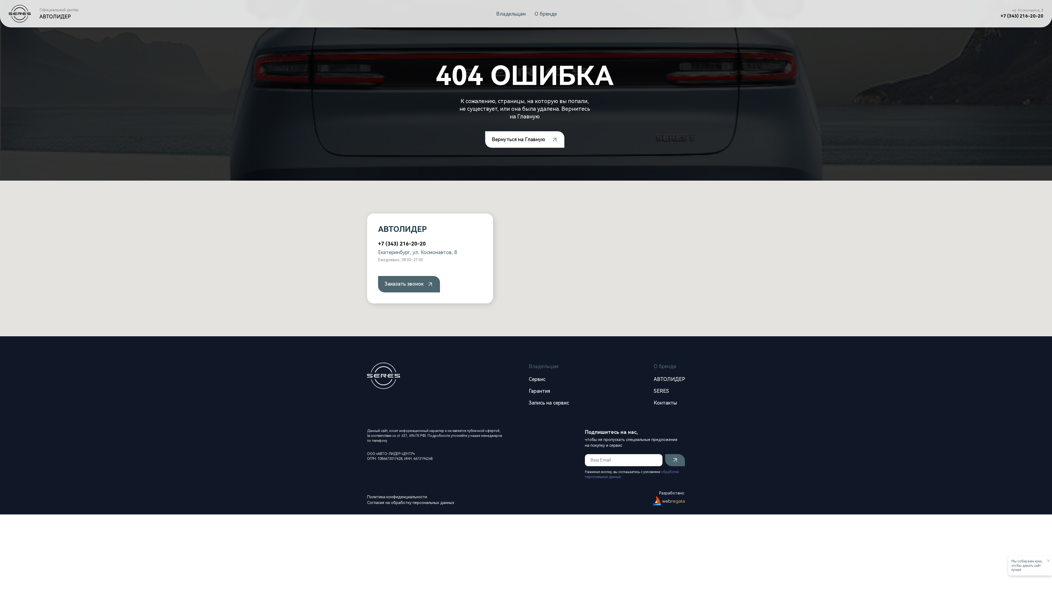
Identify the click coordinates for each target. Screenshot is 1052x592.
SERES (661, 391)
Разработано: (672, 493)
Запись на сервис (549, 403)
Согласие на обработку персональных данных (410, 502)
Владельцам (511, 14)
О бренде (545, 14)
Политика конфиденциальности (397, 497)
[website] (409, 284)
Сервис (537, 379)
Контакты (665, 403)
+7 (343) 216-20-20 (1021, 16)
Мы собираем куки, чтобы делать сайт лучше (1027, 565)
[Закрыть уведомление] (1048, 560)
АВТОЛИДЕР (669, 379)
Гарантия (539, 391)
